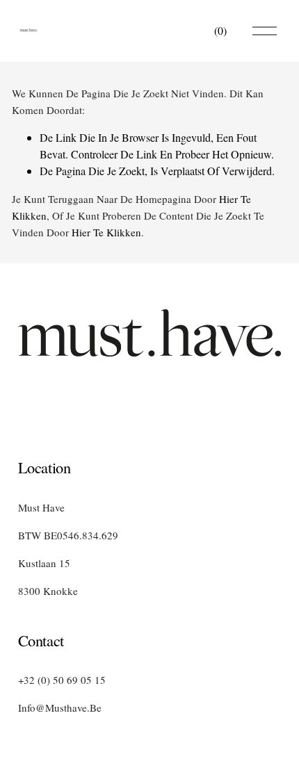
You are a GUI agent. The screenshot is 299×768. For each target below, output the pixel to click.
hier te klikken (106, 232)
